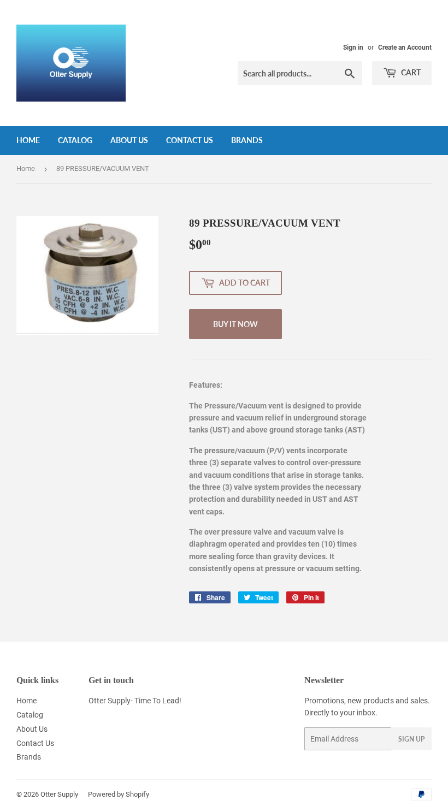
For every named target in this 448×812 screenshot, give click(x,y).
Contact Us (189, 140)
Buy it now (235, 324)
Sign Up (411, 739)
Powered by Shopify (118, 794)
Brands (247, 140)
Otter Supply (59, 794)
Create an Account (405, 47)
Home (28, 140)
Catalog (75, 140)
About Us (129, 140)
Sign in (353, 47)
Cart (410, 72)
